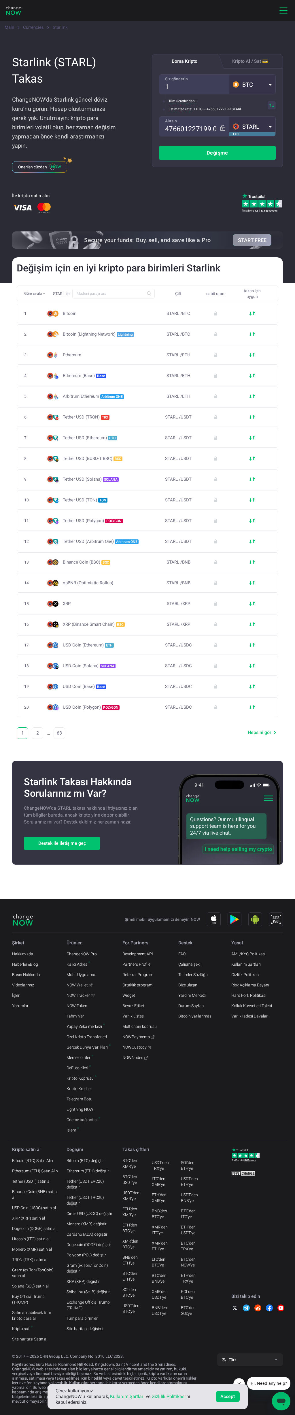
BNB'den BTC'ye (159, 1214)
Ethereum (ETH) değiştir (88, 1171)
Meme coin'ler (78, 1057)
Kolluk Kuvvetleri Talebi (251, 1005)
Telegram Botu (79, 1099)
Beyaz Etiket (133, 1005)
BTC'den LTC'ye (188, 1214)
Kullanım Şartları (246, 964)
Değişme (217, 153)
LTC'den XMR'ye (158, 1181)
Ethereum (72, 355)
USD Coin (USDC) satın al (34, 1207)
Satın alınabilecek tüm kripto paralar (31, 1315)
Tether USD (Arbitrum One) (100, 541)
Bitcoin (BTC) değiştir (85, 1160)
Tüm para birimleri (83, 1318)
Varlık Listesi (133, 1016)
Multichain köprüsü (139, 1026)
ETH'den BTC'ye (129, 1228)
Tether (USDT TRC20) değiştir (85, 1200)
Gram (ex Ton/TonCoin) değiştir (87, 1268)
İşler (16, 995)
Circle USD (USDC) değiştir (89, 1213)
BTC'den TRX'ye (188, 1246)
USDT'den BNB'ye (189, 1198)
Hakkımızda (22, 954)
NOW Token (77, 1005)
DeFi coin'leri (77, 1068)
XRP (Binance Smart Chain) (93, 624)
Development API (137, 954)
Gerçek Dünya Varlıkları (87, 1047)
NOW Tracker (78, 995)
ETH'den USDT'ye (188, 1230)
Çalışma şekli (189, 964)
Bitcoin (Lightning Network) (98, 334)
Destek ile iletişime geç (62, 843)
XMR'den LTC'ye (160, 1230)
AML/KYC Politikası (248, 954)
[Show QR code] (276, 919)
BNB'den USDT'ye (159, 1310)
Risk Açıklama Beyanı (250, 985)
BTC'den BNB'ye (159, 1278)
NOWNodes (132, 1057)
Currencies (33, 27)
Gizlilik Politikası (245, 974)
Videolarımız (23, 985)
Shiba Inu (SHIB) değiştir (88, 1292)
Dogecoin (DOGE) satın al (34, 1228)
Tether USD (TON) (84, 500)
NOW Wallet (77, 985)
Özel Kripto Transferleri (87, 1036)
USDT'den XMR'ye (130, 1195)
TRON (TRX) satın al (29, 1259)
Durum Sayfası (191, 1005)
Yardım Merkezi (192, 995)
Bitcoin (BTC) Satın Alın (32, 1160)
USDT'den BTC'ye (130, 1308)
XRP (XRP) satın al (28, 1218)
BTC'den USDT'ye (129, 1179)
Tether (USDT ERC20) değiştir (85, 1184)
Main (9, 27)
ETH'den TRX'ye (188, 1278)
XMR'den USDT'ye (160, 1294)
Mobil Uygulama (81, 974)
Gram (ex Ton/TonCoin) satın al (33, 1273)
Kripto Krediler (79, 1088)
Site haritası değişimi (85, 1328)
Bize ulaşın (187, 985)
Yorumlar (20, 1005)
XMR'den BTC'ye (130, 1244)
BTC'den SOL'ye (188, 1310)
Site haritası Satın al (29, 1339)
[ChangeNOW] (13, 10)
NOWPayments (136, 1036)
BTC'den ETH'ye (129, 1276)
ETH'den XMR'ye (129, 1212)
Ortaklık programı (137, 985)
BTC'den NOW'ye (188, 1262)
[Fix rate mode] (223, 128)
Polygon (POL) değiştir (86, 1255)
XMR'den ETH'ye (160, 1246)
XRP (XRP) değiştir (83, 1281)
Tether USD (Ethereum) (89, 437)
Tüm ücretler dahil (182, 101)
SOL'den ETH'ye (187, 1165)
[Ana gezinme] (283, 10)
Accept (227, 1396)
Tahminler (75, 1016)
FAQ (182, 954)
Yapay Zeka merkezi (84, 1026)
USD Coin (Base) (84, 686)
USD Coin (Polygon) (90, 707)
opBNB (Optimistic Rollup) (88, 583)
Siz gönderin (176, 79)
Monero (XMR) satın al (32, 1249)
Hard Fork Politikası (248, 995)
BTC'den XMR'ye (129, 1163)
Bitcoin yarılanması (195, 1016)
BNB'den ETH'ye (130, 1260)
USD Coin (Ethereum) (88, 645)
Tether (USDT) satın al (31, 1181)
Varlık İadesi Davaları (249, 1016)
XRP (67, 603)
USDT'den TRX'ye (160, 1165)
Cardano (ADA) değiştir (87, 1234)
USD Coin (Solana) (88, 665)
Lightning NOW (80, 1109)
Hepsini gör (259, 732)
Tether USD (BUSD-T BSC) (92, 458)
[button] (252, 84)
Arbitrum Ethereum (93, 396)
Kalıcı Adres (77, 964)
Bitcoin (69, 313)
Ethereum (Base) (84, 375)
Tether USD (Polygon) (92, 520)
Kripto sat (21, 1328)
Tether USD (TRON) (85, 417)
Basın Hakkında (26, 974)
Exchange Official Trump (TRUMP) (88, 1305)
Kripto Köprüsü (80, 1078)
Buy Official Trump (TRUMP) (28, 1299)
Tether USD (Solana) (90, 479)
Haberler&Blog (25, 964)
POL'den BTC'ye (188, 1294)
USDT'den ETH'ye (189, 1181)
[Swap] (272, 105)
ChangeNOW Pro (82, 954)
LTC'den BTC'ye (158, 1262)
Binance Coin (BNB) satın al (34, 1194)
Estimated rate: (180, 109)
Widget (128, 995)
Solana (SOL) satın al (30, 1286)
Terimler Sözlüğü (193, 974)
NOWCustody (134, 1047)
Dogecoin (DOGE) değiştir (89, 1244)
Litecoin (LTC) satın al (31, 1239)
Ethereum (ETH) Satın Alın (35, 1171)
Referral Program (137, 974)
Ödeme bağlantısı (82, 1119)
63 (59, 733)
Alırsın (171, 121)
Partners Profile (136, 964)
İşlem (71, 1130)
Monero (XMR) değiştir (87, 1224)
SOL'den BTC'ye (129, 1292)
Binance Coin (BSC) (86, 562)
